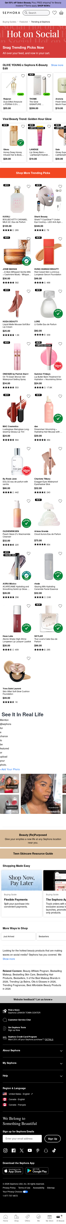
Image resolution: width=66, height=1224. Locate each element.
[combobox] (36, 12)
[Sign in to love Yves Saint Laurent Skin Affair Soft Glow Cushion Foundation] (29, 658)
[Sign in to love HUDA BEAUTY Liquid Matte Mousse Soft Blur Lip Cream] (29, 291)
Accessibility (38, 1187)
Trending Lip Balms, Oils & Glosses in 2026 (32, 981)
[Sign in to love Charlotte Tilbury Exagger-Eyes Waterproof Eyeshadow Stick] (60, 449)
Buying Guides (9, 21)
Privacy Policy (9, 1187)
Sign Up (52, 1138)
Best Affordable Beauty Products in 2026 (32, 986)
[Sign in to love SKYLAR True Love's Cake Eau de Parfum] (60, 606)
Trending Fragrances (14, 985)
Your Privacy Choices (12, 1191)
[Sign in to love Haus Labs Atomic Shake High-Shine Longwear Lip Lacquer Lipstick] (29, 606)
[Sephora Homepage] (11, 12)
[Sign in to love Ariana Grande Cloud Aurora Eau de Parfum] (60, 501)
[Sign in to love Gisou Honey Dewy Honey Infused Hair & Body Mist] (23, 126)
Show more (57, 65)
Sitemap (51, 1187)
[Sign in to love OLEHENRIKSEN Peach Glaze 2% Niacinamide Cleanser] (29, 501)
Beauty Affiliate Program (36, 971)
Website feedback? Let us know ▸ (33, 999)
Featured (23, 21)
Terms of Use (24, 1187)
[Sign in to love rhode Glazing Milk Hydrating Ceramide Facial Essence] (60, 553)
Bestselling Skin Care (24, 974)
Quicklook (8, 85)
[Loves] (54, 12)
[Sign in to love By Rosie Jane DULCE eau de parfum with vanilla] (29, 449)
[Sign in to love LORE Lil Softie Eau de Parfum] (60, 291)
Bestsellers (19, 978)
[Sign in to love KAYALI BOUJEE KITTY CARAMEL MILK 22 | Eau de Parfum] (29, 186)
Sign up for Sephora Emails (18, 1131)
